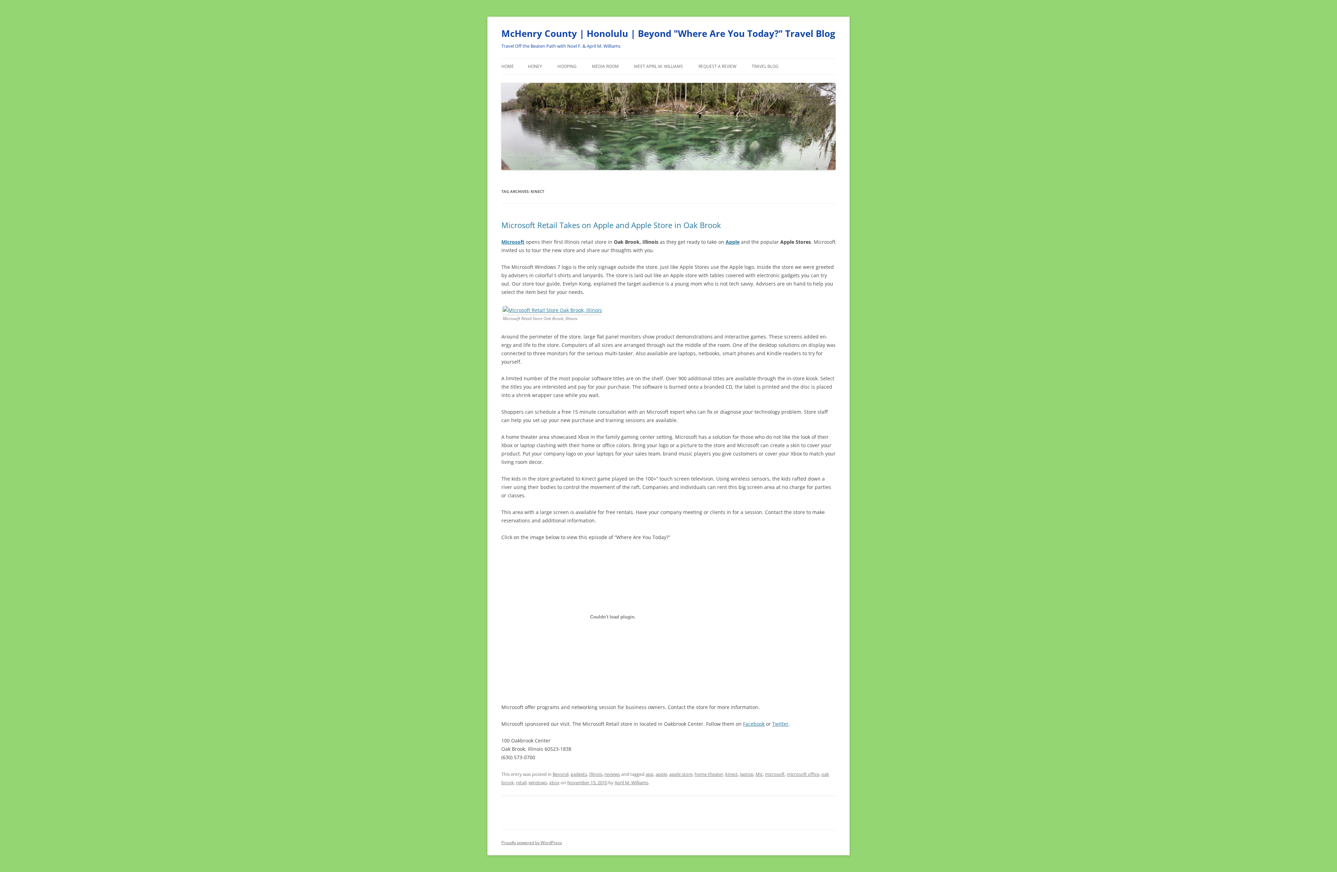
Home (507, 66)
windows (538, 782)
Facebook (754, 724)
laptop (746, 774)
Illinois (595, 774)
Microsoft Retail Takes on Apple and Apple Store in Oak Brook (611, 225)
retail (521, 782)
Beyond (561, 774)
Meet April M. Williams (658, 66)
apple (661, 774)
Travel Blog (765, 66)
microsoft (775, 774)
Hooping (567, 66)
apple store (681, 774)
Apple (733, 242)
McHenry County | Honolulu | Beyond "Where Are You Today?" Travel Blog (668, 33)
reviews (612, 774)
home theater (709, 774)
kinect (731, 774)
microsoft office (803, 774)
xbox (554, 782)
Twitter (780, 724)
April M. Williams (631, 782)
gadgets (579, 774)
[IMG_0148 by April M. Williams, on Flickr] (552, 310)
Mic (759, 774)
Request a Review (717, 66)
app (650, 774)
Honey (535, 66)
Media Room (605, 66)
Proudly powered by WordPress (531, 843)
